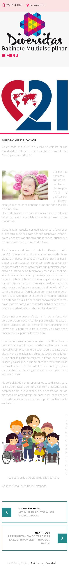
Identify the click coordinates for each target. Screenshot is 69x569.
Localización (37, 5)
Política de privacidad (43, 563)
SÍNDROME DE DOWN (19, 140)
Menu (11, 56)
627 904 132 (14, 5)
